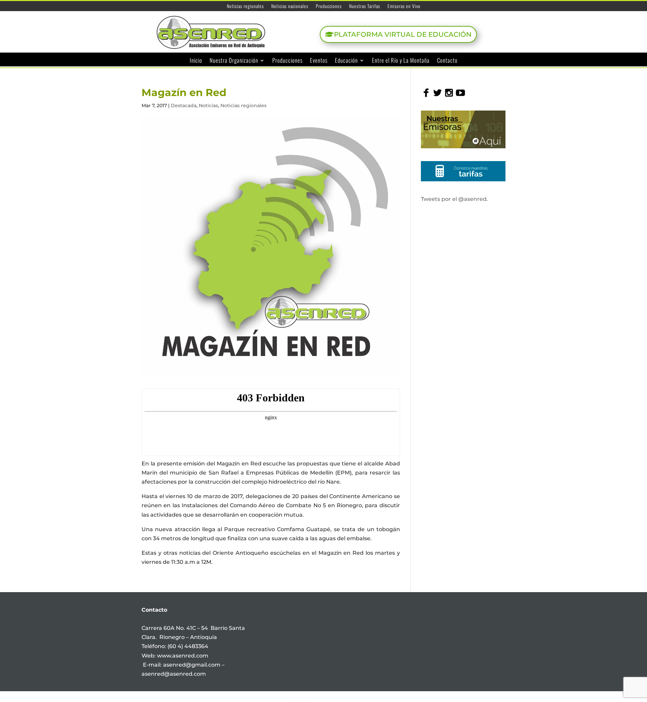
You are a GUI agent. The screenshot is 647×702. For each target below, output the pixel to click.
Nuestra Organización (234, 60)
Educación (346, 60)
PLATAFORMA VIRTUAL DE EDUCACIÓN (402, 34)
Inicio (196, 60)
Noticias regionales (245, 6)
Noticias (208, 105)
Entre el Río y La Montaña (401, 60)
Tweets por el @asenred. (454, 199)
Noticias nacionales (289, 6)
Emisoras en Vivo (404, 6)
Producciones (329, 6)
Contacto (447, 60)
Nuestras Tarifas (364, 6)
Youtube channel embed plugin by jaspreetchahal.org (298, 697)
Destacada (183, 105)
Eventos (319, 60)
